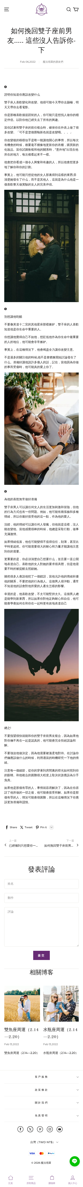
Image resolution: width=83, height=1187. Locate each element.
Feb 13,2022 (11, 1044)
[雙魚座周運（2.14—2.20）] (22, 1004)
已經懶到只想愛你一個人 (24, 845)
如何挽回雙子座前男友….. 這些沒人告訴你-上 (59, 845)
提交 (41, 955)
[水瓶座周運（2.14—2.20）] (61, 1004)
